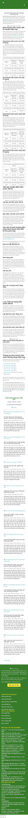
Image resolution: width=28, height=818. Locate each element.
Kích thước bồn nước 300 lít (10, 363)
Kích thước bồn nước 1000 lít (10, 367)
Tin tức (21, 420)
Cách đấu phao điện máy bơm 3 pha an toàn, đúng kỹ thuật (14, 565)
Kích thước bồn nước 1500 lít (10, 368)
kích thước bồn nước (9, 238)
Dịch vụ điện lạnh (6, 713)
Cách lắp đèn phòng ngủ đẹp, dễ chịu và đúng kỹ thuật (14, 590)
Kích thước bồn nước (8, 372)
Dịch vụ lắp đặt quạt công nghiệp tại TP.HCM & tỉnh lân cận (14, 442)
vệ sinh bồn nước (16, 35)
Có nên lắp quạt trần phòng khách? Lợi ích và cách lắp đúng (14, 417)
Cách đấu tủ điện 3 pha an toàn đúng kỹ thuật (14, 515)
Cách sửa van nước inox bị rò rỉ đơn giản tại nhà (13, 641)
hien (6, 420)
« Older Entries (7, 660)
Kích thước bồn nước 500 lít (10, 365)
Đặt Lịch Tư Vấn (14, 685)
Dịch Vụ (16, 445)
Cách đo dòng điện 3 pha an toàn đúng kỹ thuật (14, 540)
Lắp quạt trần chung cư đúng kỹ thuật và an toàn (14, 491)
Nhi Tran (7, 469)
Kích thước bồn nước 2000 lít (10, 370)
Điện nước (17, 420)
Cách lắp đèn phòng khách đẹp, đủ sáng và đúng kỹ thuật (14, 615)
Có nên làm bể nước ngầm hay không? (13, 466)
